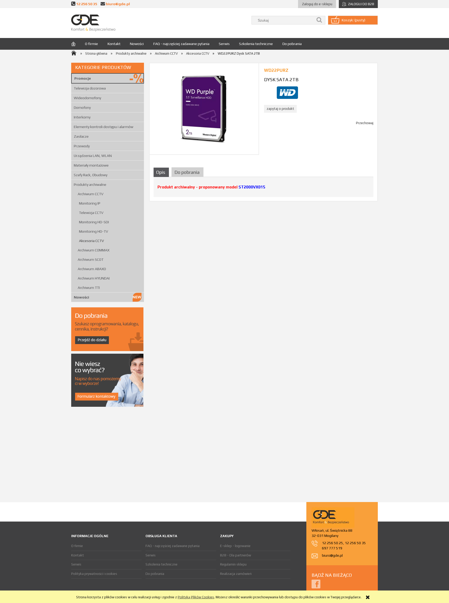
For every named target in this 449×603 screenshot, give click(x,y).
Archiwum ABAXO (92, 269)
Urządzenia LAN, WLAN (93, 156)
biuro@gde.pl (118, 4)
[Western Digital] (287, 92)
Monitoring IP (89, 203)
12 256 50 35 (86, 4)
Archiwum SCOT (90, 259)
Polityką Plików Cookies (196, 597)
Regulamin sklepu (233, 564)
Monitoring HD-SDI (94, 222)
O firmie (77, 546)
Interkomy (82, 117)
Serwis (76, 564)
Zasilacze (81, 136)
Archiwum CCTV (90, 194)
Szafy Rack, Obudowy (90, 175)
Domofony (82, 107)
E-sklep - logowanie (235, 546)
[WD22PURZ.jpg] (204, 109)
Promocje (82, 78)
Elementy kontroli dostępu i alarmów (103, 127)
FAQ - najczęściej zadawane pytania (173, 546)
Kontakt (77, 555)
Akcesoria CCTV (91, 241)
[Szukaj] (319, 20)
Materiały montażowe (91, 165)
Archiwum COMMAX (93, 250)
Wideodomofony (87, 98)
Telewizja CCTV (91, 213)
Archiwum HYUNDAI (94, 278)
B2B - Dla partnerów (235, 555)
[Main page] (93, 23)
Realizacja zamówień (236, 574)
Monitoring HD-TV (93, 231)
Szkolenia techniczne (161, 564)
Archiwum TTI (89, 287)
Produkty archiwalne (90, 184)
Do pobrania (155, 574)
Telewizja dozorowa (90, 88)
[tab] (162, 172)
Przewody (82, 146)
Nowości (81, 297)
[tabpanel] (263, 189)
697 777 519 (332, 548)
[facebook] (316, 584)
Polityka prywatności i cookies (94, 574)
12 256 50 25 (332, 543)
